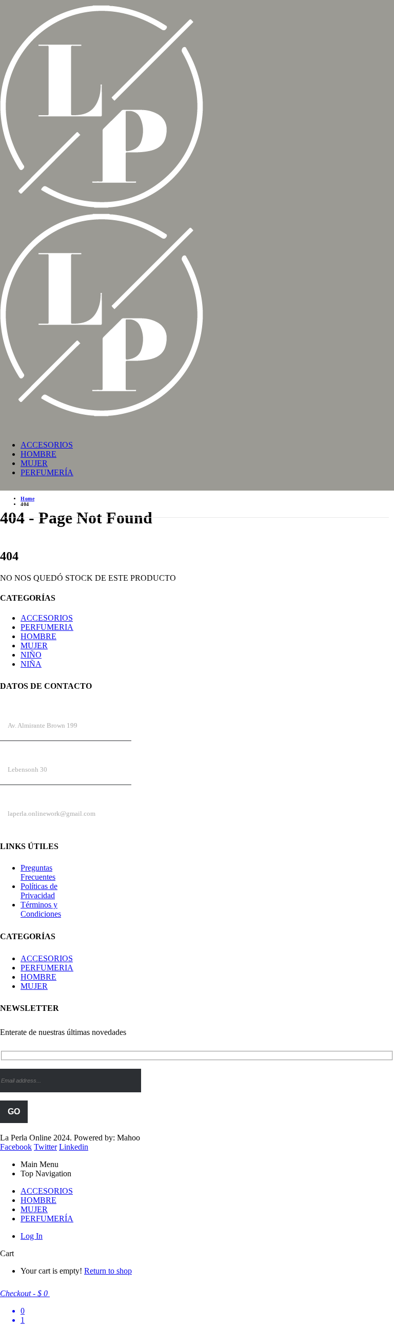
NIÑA (31, 664)
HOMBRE (38, 454)
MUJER (34, 463)
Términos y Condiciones (41, 909)
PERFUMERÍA (47, 472)
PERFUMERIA (47, 627)
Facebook (16, 1146)
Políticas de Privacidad (39, 891)
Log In (32, 1236)
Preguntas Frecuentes (38, 872)
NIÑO (31, 654)
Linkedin (73, 1146)
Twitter (45, 1146)
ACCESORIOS (47, 444)
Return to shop (108, 1270)
